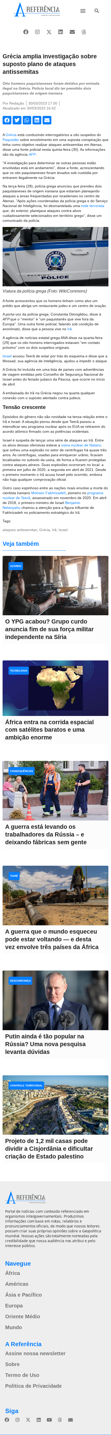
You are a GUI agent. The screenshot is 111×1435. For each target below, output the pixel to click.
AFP (32, 154)
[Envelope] (72, 32)
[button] (82, 10)
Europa (14, 1305)
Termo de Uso (22, 1375)
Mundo (13, 1327)
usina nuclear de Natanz (81, 445)
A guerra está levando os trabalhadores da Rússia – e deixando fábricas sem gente (46, 834)
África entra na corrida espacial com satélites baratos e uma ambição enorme (49, 730)
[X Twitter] (49, 32)
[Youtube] (49, 1419)
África (12, 1273)
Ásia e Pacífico (23, 1295)
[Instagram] (37, 32)
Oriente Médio (22, 1316)
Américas (16, 1284)
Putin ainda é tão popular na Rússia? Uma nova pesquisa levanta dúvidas (45, 1044)
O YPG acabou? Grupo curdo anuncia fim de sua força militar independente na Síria (49, 629)
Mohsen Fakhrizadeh (48, 493)
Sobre (12, 1364)
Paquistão (11, 140)
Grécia (12, 135)
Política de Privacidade (33, 1386)
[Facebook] (26, 32)
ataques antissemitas (20, 530)
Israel (8, 356)
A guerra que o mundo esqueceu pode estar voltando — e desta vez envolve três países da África (52, 939)
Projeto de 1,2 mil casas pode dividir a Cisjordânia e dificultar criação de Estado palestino (49, 1149)
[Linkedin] (61, 32)
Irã (69, 329)
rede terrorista (92, 206)
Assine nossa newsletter (35, 1353)
